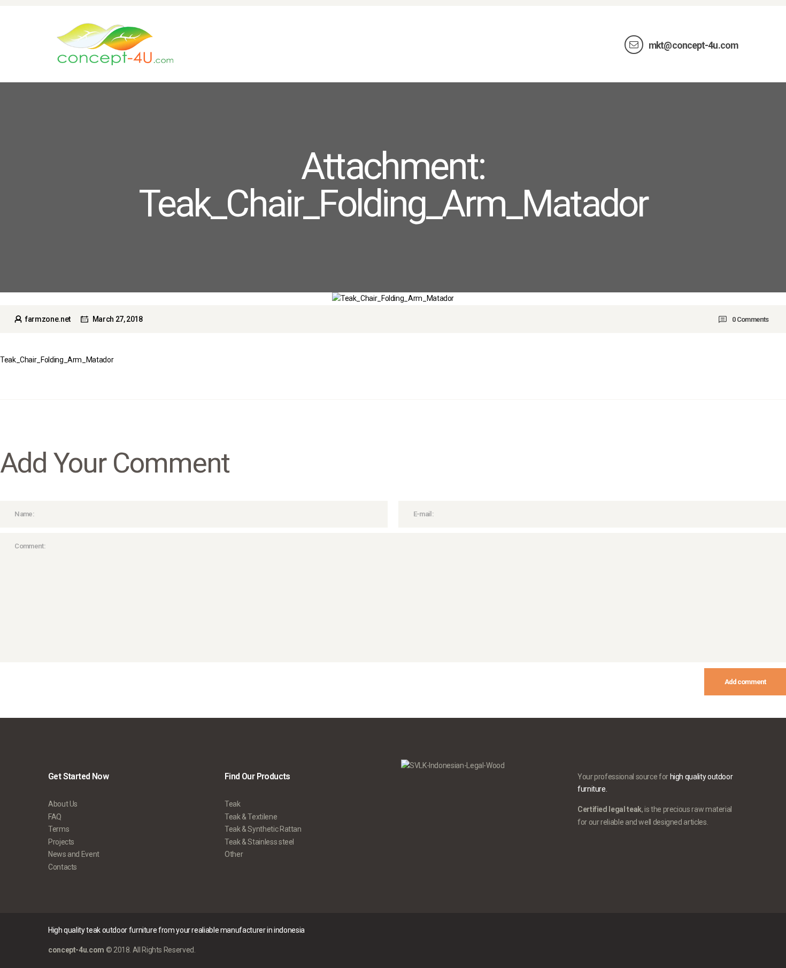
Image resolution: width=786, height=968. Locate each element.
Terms (58, 829)
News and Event (73, 854)
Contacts (62, 867)
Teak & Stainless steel (259, 842)
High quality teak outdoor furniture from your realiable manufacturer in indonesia (176, 930)
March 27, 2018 (118, 319)
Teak (233, 804)
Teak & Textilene (251, 816)
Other (234, 854)
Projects (61, 842)
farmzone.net (48, 319)
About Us (63, 804)
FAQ (54, 816)
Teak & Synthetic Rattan (263, 829)
